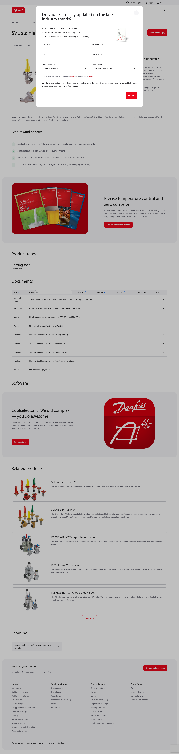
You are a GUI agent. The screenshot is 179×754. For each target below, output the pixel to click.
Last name (95, 44)
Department (47, 64)
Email (45, 54)
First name (47, 44)
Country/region (98, 64)
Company (95, 54)
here (72, 76)
